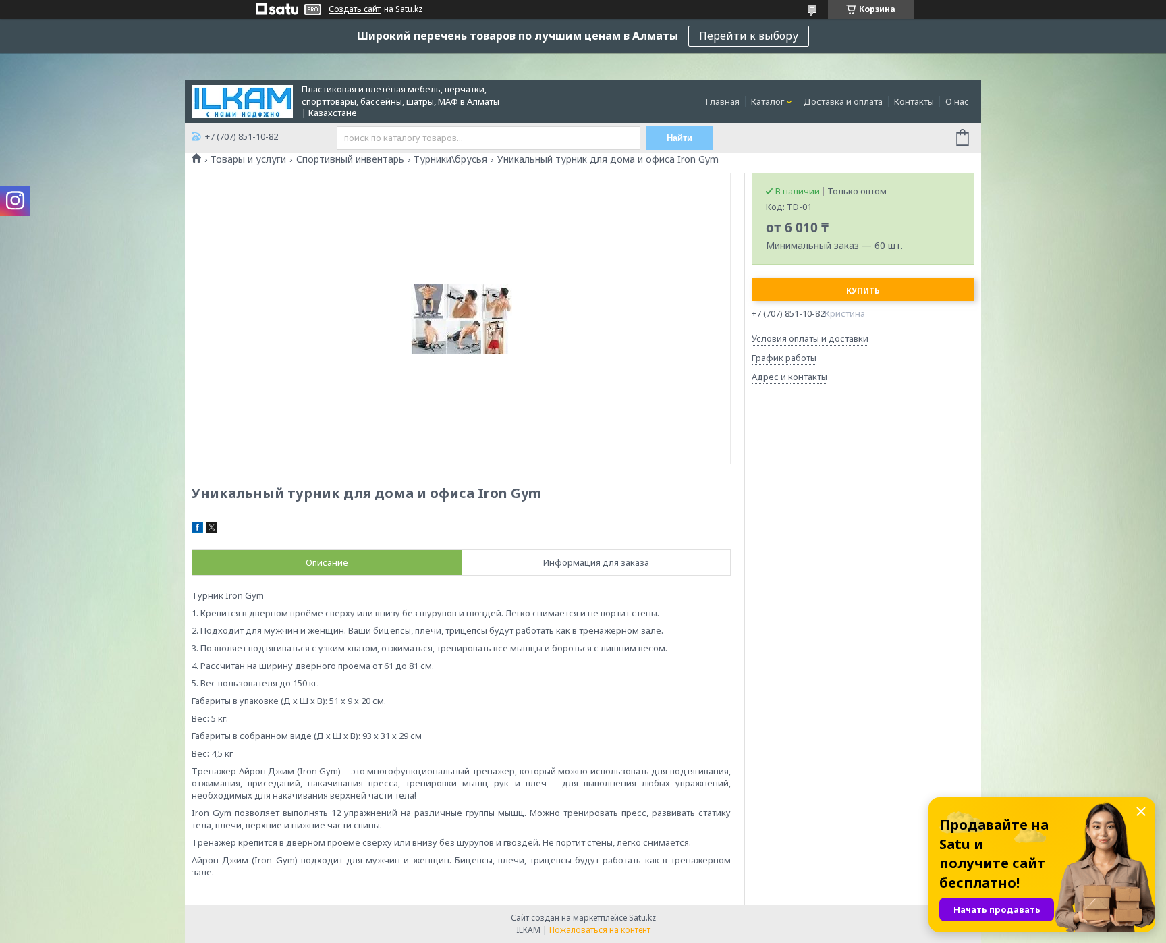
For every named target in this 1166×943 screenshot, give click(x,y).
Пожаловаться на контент (599, 930)
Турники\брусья (450, 159)
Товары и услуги (248, 159)
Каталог (767, 101)
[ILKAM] (242, 101)
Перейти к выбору (748, 35)
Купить (863, 290)
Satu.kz (642, 917)
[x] (211, 529)
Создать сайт (355, 9)
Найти (679, 138)
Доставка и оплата (843, 101)
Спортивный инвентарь (350, 159)
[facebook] (197, 529)
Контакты (914, 101)
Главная (723, 101)
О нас (957, 101)
